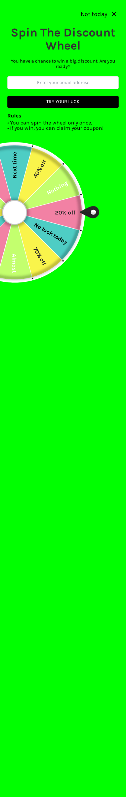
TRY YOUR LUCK (63, 101)
